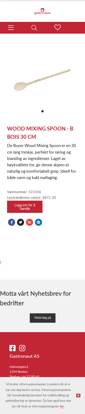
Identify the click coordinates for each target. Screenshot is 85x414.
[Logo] (42, 9)
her (62, 406)
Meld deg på (42, 317)
